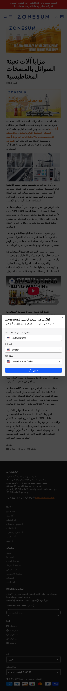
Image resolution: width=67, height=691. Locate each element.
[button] (33, 338)
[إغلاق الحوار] (62, 317)
